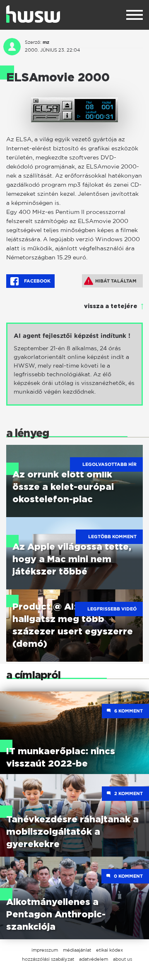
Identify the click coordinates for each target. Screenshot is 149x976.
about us (122, 959)
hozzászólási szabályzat (48, 959)
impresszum (44, 950)
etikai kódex (109, 950)
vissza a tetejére (110, 306)
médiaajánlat (77, 950)
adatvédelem (93, 959)
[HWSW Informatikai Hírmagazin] (33, 14)
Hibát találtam (116, 281)
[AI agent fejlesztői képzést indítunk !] (74, 364)
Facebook (36, 281)
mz (46, 42)
